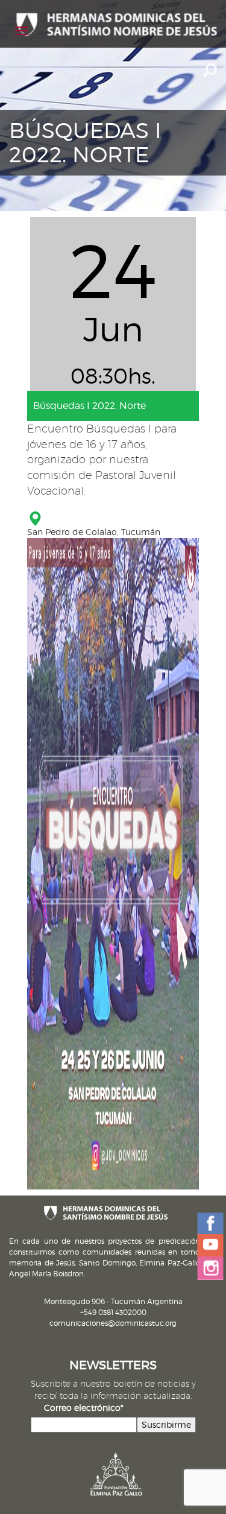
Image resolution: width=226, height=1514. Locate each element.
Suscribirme (166, 1424)
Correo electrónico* (84, 1407)
